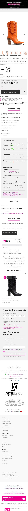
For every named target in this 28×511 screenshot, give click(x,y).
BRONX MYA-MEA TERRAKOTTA (12, 10)
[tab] (14, 109)
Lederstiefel (14, 195)
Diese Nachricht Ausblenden (14, 4)
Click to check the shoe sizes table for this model (12, 213)
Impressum (4, 460)
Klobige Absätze (19, 194)
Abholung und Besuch (7, 444)
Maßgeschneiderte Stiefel (8, 328)
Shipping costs (5, 437)
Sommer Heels (7, 195)
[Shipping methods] (4, 103)
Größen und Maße (6, 421)
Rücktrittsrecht (5, 451)
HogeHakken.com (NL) (17, 492)
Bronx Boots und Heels (9, 194)
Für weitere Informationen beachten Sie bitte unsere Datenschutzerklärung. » (14, 6)
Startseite (3, 10)
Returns (3, 446)
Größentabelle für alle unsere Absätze (11, 324)
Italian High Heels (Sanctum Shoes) (14, 487)
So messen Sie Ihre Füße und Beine (11, 326)
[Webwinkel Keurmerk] (24, 103)
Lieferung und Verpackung (8, 435)
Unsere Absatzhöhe (6, 423)
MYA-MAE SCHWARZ (7, 299)
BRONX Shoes (12, 171)
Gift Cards (4, 442)
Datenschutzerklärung (7, 456)
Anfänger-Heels (7, 193)
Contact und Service (6, 419)
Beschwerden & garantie (7, 453)
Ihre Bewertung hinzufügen (9, 232)
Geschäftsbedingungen (7, 458)
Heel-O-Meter (5, 425)
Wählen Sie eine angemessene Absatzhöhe (12, 327)
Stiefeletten (14, 192)
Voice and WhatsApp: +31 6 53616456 (15, 374)
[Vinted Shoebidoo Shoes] (18, 380)
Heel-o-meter (7, 154)
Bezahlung (4, 439)
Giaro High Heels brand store (11, 488)
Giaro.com (21, 488)
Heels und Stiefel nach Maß (8, 428)
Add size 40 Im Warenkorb (10, 92)
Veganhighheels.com (8, 493)
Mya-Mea (14, 193)
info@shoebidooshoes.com (14, 376)
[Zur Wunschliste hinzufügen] (25, 92)
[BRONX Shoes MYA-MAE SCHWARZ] (14, 286)
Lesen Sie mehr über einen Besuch (10, 478)
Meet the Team (5, 430)
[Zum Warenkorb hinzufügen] (2, 92)
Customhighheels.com (19, 493)
